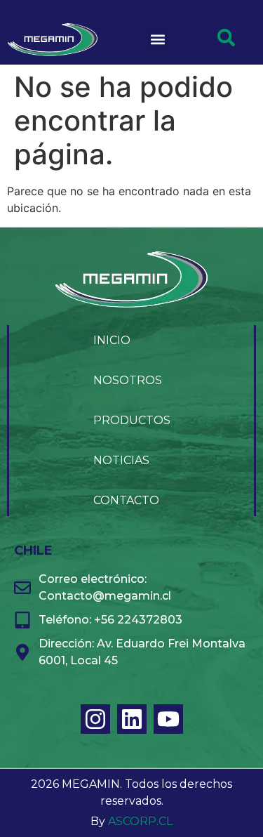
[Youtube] (168, 719)
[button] (158, 39)
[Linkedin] (132, 719)
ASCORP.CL (140, 821)
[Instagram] (95, 719)
